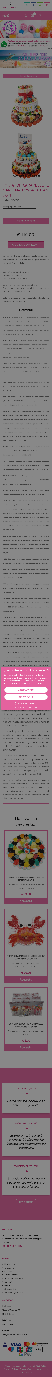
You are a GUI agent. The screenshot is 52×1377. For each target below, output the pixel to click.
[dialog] (26, 688)
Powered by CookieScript (26, 707)
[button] (26, 703)
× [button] (47, 670)
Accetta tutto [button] (26, 690)
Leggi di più (37, 683)
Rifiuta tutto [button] (26, 697)
